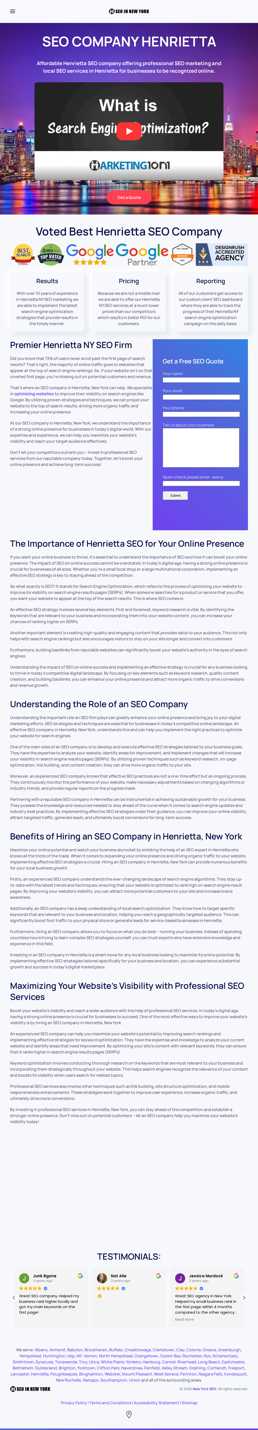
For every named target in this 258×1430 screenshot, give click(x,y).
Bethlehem (23, 1368)
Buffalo (116, 1350)
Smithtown (23, 1362)
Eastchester (233, 1362)
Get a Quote (129, 197)
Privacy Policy (74, 1403)
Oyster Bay (170, 1356)
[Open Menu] (12, 11)
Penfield (152, 1368)
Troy (83, 1362)
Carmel (169, 1362)
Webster (112, 1374)
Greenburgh (229, 1350)
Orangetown (146, 1356)
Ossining (197, 1368)
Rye (207, 1356)
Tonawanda (66, 1362)
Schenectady (225, 1356)
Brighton (67, 1368)
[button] (244, 1298)
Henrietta (40, 1374)
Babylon (75, 1350)
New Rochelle (68, 1380)
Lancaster (20, 1374)
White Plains (112, 1362)
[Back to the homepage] (129, 11)
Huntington (54, 1356)
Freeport (236, 1368)
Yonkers (133, 1362)
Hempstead (30, 1356)
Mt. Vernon (87, 1356)
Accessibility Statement (156, 1403)
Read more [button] (184, 1319)
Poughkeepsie (63, 1374)
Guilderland (46, 1368)
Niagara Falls (210, 1374)
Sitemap (190, 1403)
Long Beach (209, 1362)
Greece (209, 1350)
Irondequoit (235, 1374)
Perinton (188, 1374)
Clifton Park (108, 1368)
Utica (94, 1362)
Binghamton (91, 1374)
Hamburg (151, 1362)
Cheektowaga (137, 1350)
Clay (180, 1350)
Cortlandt (216, 1368)
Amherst (57, 1350)
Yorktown (86, 1368)
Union (134, 1380)
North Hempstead (116, 1356)
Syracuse (44, 1362)
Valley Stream (174, 1368)
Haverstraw (131, 1368)
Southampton (113, 1380)
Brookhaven (96, 1350)
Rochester (192, 1356)
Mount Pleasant (137, 1374)
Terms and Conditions (110, 1403)
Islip (71, 1356)
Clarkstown (163, 1350)
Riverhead (186, 1362)
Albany (41, 1350)
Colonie (193, 1350)
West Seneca (166, 1374)
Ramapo (91, 1380)
